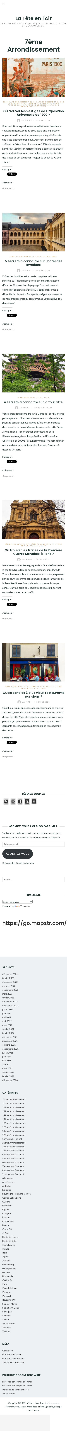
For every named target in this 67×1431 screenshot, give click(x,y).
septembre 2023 (10, 989)
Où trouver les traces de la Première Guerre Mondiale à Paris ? (33, 552)
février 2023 (8, 997)
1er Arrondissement (12, 1138)
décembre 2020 (10, 1080)
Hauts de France (10, 1237)
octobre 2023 (9, 986)
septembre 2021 (10, 1048)
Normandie (7, 1276)
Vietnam (6, 1327)
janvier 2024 (8, 978)
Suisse (5, 1319)
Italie (4, 1252)
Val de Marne (8, 1323)
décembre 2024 (10, 974)
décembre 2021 (10, 1037)
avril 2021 (7, 1064)
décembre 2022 (10, 1001)
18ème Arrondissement (13, 1130)
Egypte (5, 1209)
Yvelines (6, 1331)
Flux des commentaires (13, 1358)
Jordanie (6, 1260)
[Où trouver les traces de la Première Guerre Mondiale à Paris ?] (33, 519)
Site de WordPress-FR (13, 1362)
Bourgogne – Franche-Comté (16, 1193)
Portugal (6, 1296)
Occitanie (7, 1280)
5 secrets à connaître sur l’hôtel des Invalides (33, 263)
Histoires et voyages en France (17, 1381)
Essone (6, 1217)
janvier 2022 (8, 1033)
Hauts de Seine (9, 1241)
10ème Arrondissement (13, 1099)
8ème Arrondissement (13, 1170)
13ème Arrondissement (13, 1111)
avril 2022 (7, 1021)
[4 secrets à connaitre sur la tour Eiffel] (33, 372)
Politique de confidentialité (15, 1389)
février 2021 (8, 1072)
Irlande (5, 1248)
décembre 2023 (10, 982)
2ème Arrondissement (17, 544)
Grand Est (7, 1229)
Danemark (7, 1205)
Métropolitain (9, 1268)
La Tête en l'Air (33, 18)
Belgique (6, 1189)
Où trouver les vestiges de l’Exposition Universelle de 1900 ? (33, 113)
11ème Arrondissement (16, 102)
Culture (6, 1201)
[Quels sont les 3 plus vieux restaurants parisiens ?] (33, 661)
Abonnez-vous (17, 853)
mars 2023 (7, 993)
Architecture (43, 257)
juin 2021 (6, 1056)
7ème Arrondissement (40, 105)
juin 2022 (6, 1013)
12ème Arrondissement (43, 102)
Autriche (6, 1186)
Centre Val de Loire (11, 1197)
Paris (43, 106)
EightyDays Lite (52, 1406)
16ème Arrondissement (13, 1123)
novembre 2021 (10, 1040)
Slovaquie (7, 1311)
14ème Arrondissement (13, 1115)
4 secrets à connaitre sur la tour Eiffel (33, 402)
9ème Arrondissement (13, 1174)
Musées (6, 1272)
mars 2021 (7, 1068)
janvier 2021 (8, 1076)
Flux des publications (12, 1354)
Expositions (8, 1221)
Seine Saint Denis (10, 1307)
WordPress (32, 1406)
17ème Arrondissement (13, 1127)
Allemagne (7, 1178)
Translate (25, 906)
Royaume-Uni (8, 1299)
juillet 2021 (7, 1052)
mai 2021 (6, 1060)
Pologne (6, 1292)
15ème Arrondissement (13, 1119)
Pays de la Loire (9, 1288)
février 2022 (8, 1029)
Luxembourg (8, 1264)
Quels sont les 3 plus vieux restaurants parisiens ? (33, 694)
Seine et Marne (9, 1303)
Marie (27, 120)
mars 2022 (7, 1025)
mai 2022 (6, 1017)
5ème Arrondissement (40, 103)
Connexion (7, 1350)
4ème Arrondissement (43, 544)
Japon (5, 1256)
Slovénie (6, 1315)
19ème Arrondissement (13, 1135)
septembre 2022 (10, 1005)
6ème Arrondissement (43, 687)
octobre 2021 (9, 1044)
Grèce (5, 1233)
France (5, 1225)
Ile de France (8, 1245)
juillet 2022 (7, 1009)
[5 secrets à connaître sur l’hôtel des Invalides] (33, 231)
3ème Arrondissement (13, 1150)
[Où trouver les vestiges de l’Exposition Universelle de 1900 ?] (33, 76)
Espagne (6, 1213)
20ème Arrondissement (13, 1142)
